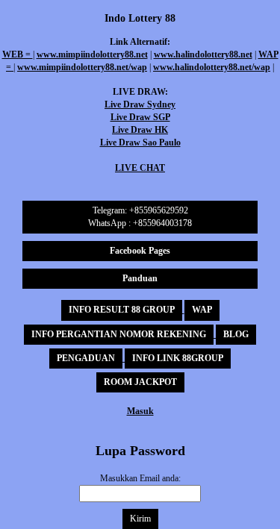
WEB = (17, 54)
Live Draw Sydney (140, 104)
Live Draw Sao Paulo (140, 142)
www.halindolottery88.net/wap (211, 67)
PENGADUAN (86, 358)
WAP (202, 309)
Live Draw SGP (140, 117)
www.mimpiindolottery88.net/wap (82, 67)
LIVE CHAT (140, 168)
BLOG (236, 334)
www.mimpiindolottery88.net (92, 54)
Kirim (140, 518)
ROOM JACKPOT (140, 382)
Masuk (140, 411)
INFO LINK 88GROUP (177, 358)
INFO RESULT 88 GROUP (122, 309)
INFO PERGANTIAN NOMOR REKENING (118, 334)
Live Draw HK (140, 130)
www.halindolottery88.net (203, 54)
